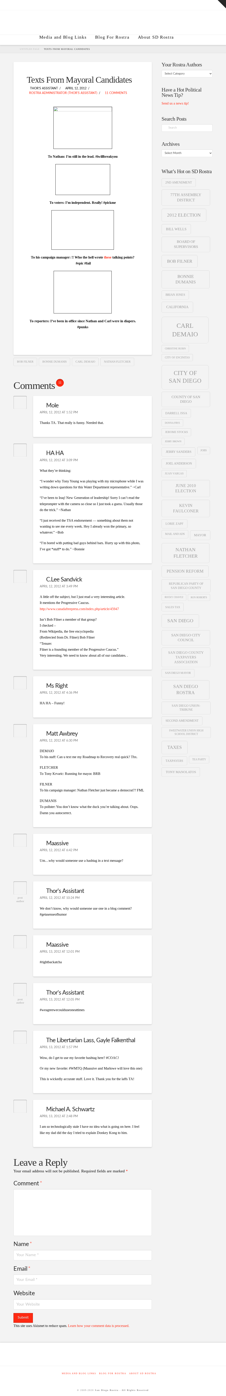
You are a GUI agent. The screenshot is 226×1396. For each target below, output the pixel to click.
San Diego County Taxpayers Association (186, 657)
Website (24, 1293)
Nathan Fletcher (117, 361)
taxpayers (174, 761)
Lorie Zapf (174, 523)
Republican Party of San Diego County (186, 585)
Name (22, 1244)
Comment (27, 1183)
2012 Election (184, 215)
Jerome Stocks (176, 432)
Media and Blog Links (79, 1373)
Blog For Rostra (112, 1373)
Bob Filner (25, 361)
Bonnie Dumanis (54, 361)
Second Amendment (182, 720)
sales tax (172, 607)
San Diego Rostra (185, 689)
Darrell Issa (176, 413)
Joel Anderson (179, 463)
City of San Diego (185, 377)
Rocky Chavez (174, 597)
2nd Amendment (178, 182)
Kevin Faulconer (186, 508)
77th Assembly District (185, 197)
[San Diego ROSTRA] (184, 40)
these (107, 257)
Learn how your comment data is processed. (98, 1326)
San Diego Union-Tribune (186, 707)
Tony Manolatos (181, 772)
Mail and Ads (175, 534)
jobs (203, 450)
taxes (174, 747)
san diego (180, 620)
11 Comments (115, 93)
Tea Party (199, 759)
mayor (200, 535)
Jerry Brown (173, 441)
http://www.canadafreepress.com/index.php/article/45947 (79, 609)
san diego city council (185, 637)
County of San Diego (185, 399)
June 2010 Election (185, 488)
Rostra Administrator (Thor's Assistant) (63, 93)
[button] (222, 4)
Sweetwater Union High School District (186, 732)
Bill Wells (176, 229)
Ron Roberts (199, 597)
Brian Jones (175, 294)
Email (21, 1269)
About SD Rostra (142, 1373)
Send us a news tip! (175, 103)
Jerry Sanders (178, 451)
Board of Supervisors (186, 244)
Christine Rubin (175, 348)
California (177, 307)
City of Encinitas (177, 357)
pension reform (185, 571)
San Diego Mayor (178, 673)
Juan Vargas (174, 473)
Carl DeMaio (85, 361)
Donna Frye (172, 423)
